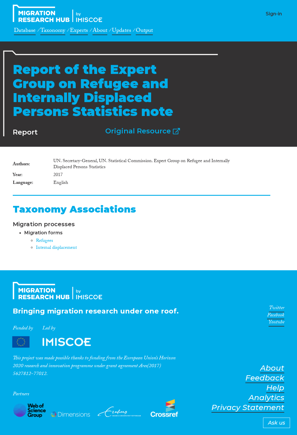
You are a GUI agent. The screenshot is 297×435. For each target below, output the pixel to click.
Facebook (275, 316)
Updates (121, 31)
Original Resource (139, 131)
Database (25, 31)
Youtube (276, 323)
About (100, 31)
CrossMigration (59, 13)
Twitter (276, 308)
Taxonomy (52, 31)
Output (144, 31)
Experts (79, 31)
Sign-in (274, 14)
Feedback (264, 378)
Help (275, 387)
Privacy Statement (247, 407)
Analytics (266, 397)
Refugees (44, 241)
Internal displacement (56, 248)
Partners (56, 342)
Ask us (276, 423)
